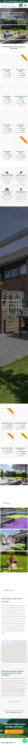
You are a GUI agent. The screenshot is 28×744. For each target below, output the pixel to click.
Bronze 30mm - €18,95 (20, 70)
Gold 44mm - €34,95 (21, 423)
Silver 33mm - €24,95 (21, 125)
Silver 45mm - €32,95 (21, 152)
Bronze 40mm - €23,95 (7, 97)
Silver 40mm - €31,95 (7, 152)
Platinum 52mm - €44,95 (21, 449)
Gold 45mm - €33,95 (7, 448)
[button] (25, 5)
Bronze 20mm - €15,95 (7, 70)
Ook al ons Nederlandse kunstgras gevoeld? (14, 725)
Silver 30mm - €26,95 (7, 125)
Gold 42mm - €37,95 (7, 423)
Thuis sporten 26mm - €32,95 (21, 97)
